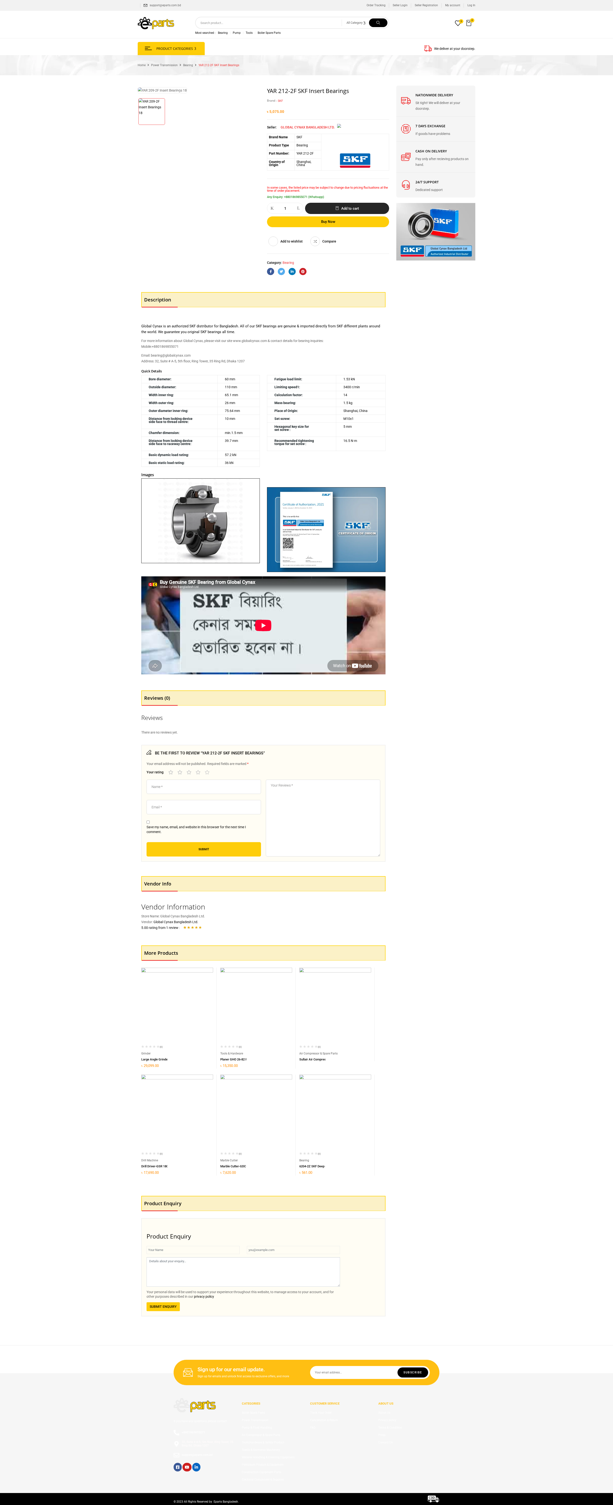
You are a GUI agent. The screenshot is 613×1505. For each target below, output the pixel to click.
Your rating (155, 772)
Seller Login (400, 5)
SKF (280, 101)
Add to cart (350, 208)
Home (142, 65)
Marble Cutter (229, 1160)
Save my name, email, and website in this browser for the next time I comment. (196, 829)
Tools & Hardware (231, 1053)
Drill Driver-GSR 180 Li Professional (165, 1166)
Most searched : (205, 33)
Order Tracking (376, 5)
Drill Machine (149, 1160)
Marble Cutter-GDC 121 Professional (245, 1166)
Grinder (146, 1053)
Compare (329, 241)
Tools (249, 33)
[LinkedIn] (292, 271)
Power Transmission (164, 65)
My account (452, 5)
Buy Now (328, 222)
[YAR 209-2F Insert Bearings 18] (151, 111)
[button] (469, 23)
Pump (237, 33)
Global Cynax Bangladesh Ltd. (308, 127)
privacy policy (204, 1296)
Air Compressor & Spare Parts (318, 1053)
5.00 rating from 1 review (159, 928)
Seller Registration (426, 5)
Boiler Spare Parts (269, 33)
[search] (378, 22)
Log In (471, 5)
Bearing (223, 33)
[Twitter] (281, 271)
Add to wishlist (291, 241)
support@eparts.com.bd (165, 5)
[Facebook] (270, 271)
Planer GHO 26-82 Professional (241, 1059)
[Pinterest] (302, 271)
